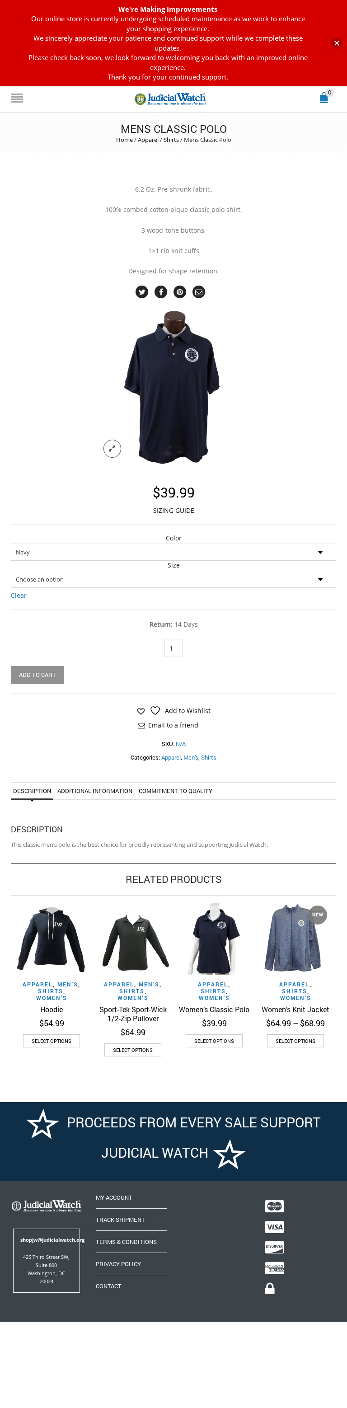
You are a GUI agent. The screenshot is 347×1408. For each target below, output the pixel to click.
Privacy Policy (118, 1264)
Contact (109, 1286)
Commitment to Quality (175, 791)
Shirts (171, 140)
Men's (190, 757)
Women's (51, 997)
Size (174, 565)
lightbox (112, 449)
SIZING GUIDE (173, 510)
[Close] (336, 43)
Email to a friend (173, 725)
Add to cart (37, 674)
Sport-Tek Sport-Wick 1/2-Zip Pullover (133, 1013)
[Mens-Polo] (174, 387)
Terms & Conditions (126, 1242)
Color (174, 538)
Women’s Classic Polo (214, 1009)
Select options (51, 1040)
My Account (114, 1197)
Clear (19, 595)
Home (124, 140)
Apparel (148, 140)
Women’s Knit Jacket (295, 1009)
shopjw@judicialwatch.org (52, 1239)
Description (32, 791)
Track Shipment (120, 1220)
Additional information (94, 791)
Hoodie (51, 1009)
